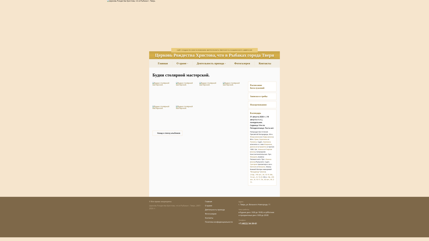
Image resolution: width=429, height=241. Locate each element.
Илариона (268, 144)
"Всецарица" (255, 172)
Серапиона (263, 139)
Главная (208, 201)
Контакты (209, 218)
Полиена (253, 142)
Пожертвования (258, 104)
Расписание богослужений (257, 86)
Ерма (256, 139)
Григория (253, 164)
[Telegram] (268, 75)
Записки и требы (258, 96)
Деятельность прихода (215, 209)
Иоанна (261, 149)
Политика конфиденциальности (219, 222)
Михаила (261, 167)
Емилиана (267, 142)
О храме (208, 205)
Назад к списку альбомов (168, 133)
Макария (253, 157)
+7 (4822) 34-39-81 (248, 223)
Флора (252, 137)
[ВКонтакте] (257, 75)
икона (258, 137)
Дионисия (254, 147)
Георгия (269, 149)
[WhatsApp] (262, 75)
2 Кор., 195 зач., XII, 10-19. (260, 174)
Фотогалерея (210, 214)
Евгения (253, 167)
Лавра (265, 137)
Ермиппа (263, 147)
